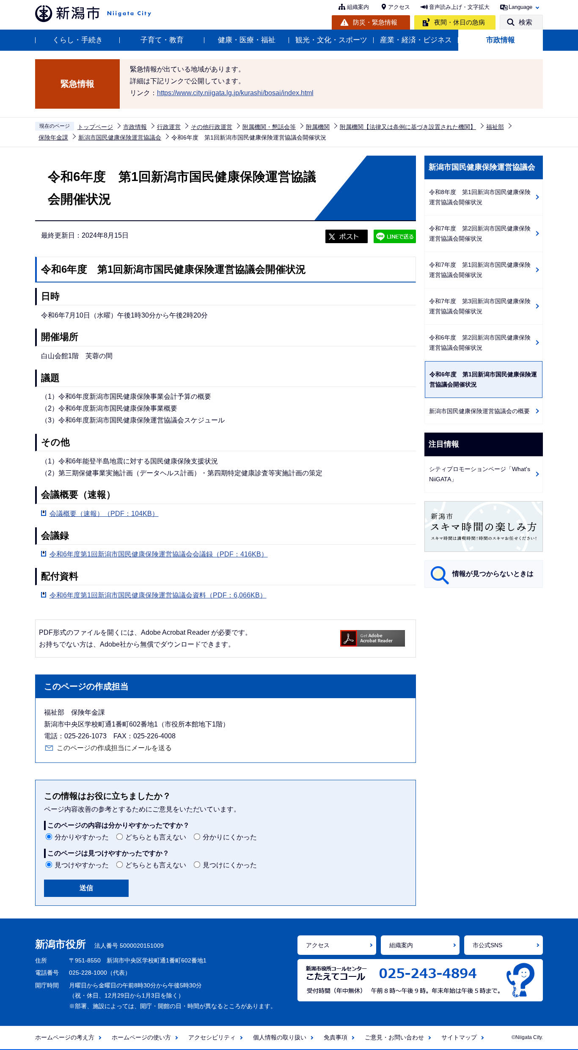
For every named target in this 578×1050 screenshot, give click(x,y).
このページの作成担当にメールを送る (114, 747)
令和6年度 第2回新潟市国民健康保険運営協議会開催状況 (480, 342)
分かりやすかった (82, 837)
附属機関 (318, 126)
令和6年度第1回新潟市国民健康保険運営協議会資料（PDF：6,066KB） (158, 595)
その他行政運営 (211, 126)
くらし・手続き (77, 40)
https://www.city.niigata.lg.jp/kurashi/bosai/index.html (235, 92)
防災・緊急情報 (375, 22)
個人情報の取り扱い (279, 1037)
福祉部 (495, 126)
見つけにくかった (230, 865)
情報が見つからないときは (493, 573)
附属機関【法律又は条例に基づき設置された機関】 (408, 126)
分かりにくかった (230, 837)
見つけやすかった (82, 865)
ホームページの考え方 (64, 1037)
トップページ (95, 126)
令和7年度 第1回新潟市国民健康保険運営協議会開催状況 (480, 270)
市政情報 (500, 40)
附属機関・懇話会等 (269, 126)
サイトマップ (459, 1037)
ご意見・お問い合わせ (394, 1037)
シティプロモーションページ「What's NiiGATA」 (479, 474)
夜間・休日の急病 (459, 22)
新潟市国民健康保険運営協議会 (119, 137)
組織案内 (358, 7)
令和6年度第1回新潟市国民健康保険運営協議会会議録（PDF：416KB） (159, 554)
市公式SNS (487, 945)
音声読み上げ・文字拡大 (459, 7)
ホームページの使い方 (141, 1037)
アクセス (399, 7)
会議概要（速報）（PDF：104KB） (104, 513)
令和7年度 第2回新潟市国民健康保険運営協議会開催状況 (480, 233)
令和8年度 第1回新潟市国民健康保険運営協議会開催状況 (480, 197)
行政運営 (169, 126)
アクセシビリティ (212, 1037)
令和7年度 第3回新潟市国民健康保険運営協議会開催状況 (480, 306)
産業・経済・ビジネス (416, 40)
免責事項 (335, 1037)
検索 (525, 22)
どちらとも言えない (155, 837)
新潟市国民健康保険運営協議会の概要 (479, 411)
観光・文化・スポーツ (331, 40)
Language (520, 7)
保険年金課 (53, 137)
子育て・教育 (162, 40)
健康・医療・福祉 (246, 40)
